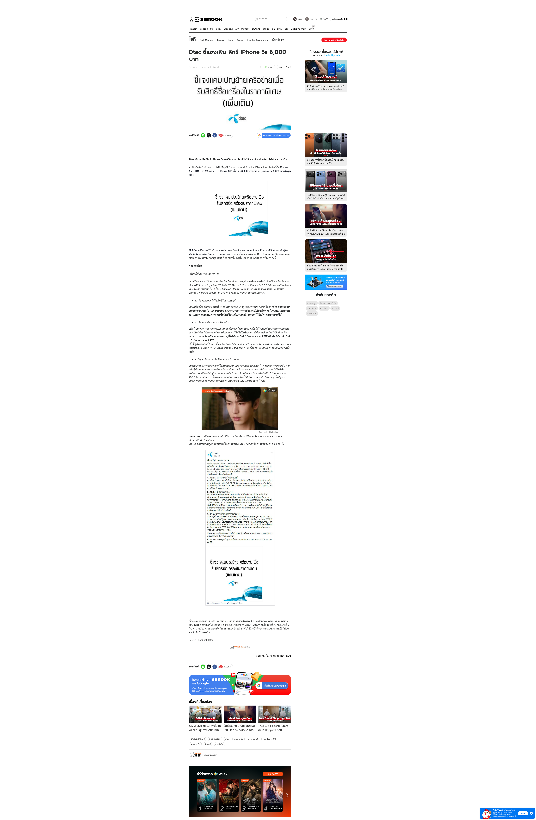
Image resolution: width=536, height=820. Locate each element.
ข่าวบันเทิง (228, 28)
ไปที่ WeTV (273, 774)
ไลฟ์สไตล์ (256, 28)
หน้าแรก (193, 28)
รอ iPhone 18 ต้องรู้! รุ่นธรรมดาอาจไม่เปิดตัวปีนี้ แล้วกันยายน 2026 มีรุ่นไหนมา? (326, 198)
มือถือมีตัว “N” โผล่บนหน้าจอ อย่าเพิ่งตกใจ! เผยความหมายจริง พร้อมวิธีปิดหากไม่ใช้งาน (325, 269)
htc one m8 (253, 739)
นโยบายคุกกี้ (512, 816)
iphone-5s (195, 744)
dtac (227, 739)
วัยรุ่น (279, 28)
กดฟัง (270, 67)
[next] (287, 795)
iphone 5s (238, 739)
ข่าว (212, 28)
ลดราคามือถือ (215, 739)
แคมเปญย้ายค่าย (198, 739)
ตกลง (523, 813)
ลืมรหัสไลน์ (311, 313)
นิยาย (311, 28)
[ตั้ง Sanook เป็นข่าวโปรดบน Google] (240, 683)
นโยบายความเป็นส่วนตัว (499, 816)
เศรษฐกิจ (245, 28)
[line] (203, 135)
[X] (209, 135)
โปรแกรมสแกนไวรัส (328, 303)
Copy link (227, 135)
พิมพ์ (217, 67)
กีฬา (237, 28)
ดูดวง (218, 28)
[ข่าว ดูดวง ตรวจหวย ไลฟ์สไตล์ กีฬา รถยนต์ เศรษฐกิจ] (206, 19)
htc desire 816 (269, 739)
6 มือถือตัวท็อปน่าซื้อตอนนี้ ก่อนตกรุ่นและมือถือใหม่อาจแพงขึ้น (325, 161)
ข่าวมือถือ (219, 744)
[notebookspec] (195, 754)
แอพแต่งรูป (311, 303)
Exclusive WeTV (299, 28)
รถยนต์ (266, 28)
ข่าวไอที (208, 744)
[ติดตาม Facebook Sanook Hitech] (326, 281)
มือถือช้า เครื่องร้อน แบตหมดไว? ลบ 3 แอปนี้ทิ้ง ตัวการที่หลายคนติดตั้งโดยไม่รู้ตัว (325, 89)
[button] (257, 19)
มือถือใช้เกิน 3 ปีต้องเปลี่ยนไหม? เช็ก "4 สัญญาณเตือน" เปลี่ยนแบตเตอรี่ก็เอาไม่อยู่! (326, 234)
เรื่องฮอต (204, 28)
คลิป (286, 28)
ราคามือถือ (311, 308)
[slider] (228, 426)
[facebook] (214, 135)
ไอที (273, 28)
